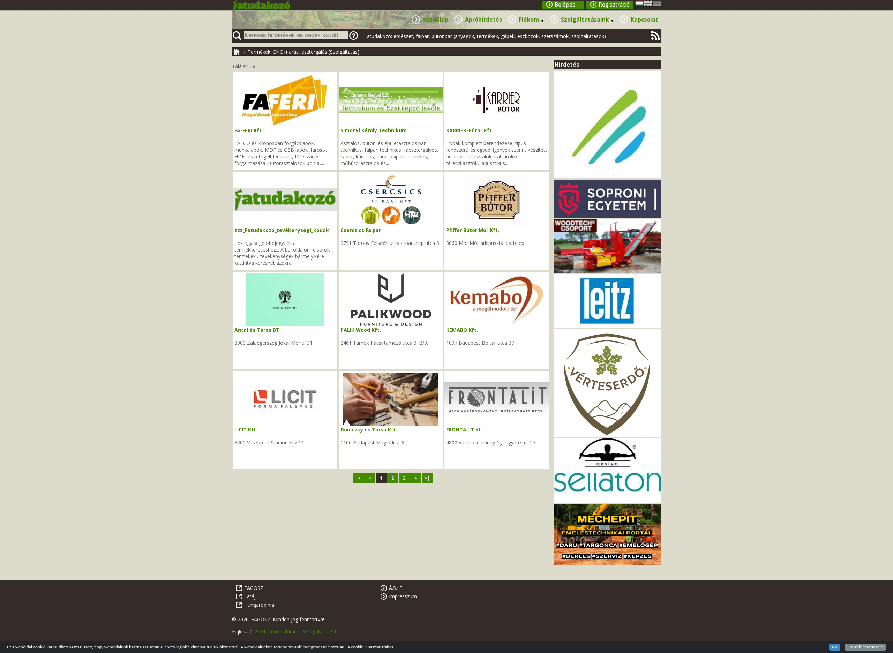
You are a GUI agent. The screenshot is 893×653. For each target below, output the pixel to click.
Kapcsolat (644, 19)
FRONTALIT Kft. (465, 429)
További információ (865, 647)
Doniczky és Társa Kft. (368, 429)
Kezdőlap (435, 19)
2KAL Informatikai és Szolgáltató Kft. (296, 631)
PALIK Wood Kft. (360, 329)
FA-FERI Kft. (248, 130)
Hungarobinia (259, 604)
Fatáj (250, 596)
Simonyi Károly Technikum (373, 130)
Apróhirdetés (483, 19)
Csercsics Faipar (360, 230)
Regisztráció (614, 4)
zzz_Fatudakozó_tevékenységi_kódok (281, 230)
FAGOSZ (253, 588)
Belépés (565, 4)
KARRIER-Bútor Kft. (469, 130)
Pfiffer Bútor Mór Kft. (472, 230)
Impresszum (403, 596)
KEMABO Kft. (462, 329)
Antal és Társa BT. (257, 329)
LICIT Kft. (245, 429)
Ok (835, 647)
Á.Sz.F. (396, 588)
